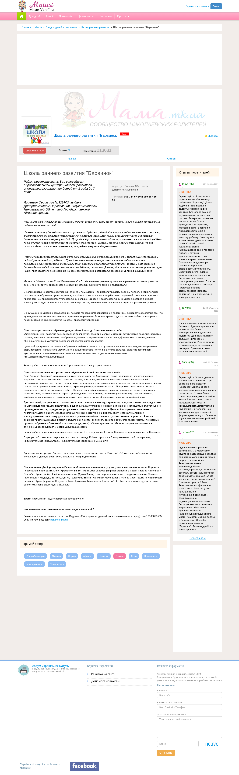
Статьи (120, 556)
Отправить (166, 752)
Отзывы (171, 158)
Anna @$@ (188, 362)
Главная (71, 158)
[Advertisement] (119, 59)
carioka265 (188, 432)
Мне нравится (34, 564)
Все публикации (35, 556)
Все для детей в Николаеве (61, 27)
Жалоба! (213, 135)
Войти (216, 6)
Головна (26, 27)
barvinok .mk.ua (59, 519)
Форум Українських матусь (50, 666)
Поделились (57, 564)
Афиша (87, 556)
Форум (72, 556)
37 (69, 150)
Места (38, 27)
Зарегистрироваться (197, 6)
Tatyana (186, 308)
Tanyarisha (188, 184)
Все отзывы (197, 538)
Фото (134, 556)
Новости (103, 556)
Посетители (150, 556)
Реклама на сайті (102, 674)
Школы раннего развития (95, 27)
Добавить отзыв (35, 150)
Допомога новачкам (105, 681)
